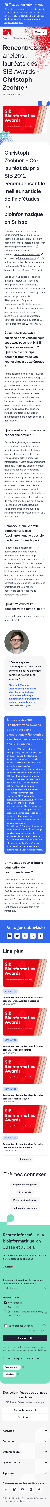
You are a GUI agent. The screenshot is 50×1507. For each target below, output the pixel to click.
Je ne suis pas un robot (21, 1325)
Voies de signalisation (25, 1200)
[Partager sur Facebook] (40, 936)
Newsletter (13, 1302)
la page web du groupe (27, 319)
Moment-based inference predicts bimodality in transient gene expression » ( (24, 242)
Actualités (35, 38)
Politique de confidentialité (17, 1501)
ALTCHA (42, 1331)
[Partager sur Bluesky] (17, 936)
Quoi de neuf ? (20, 38)
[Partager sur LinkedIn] (9, 936)
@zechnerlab (19, 323)
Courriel (7, 1266)
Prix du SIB (25, 1192)
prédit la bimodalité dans (27, 254)
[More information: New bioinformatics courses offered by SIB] (23, 1367)
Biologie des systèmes (25, 1208)
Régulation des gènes (25, 1184)
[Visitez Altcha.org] (44, 1325)
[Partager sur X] (33, 936)
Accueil (6, 38)
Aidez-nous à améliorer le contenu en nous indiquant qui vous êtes (23, 1282)
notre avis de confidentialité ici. (31, 1350)
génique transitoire (26, 258)
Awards (11, 1307)
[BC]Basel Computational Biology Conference (25, 1313)
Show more (25, 1159)
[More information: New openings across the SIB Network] (18, 1374)
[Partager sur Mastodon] (25, 936)
